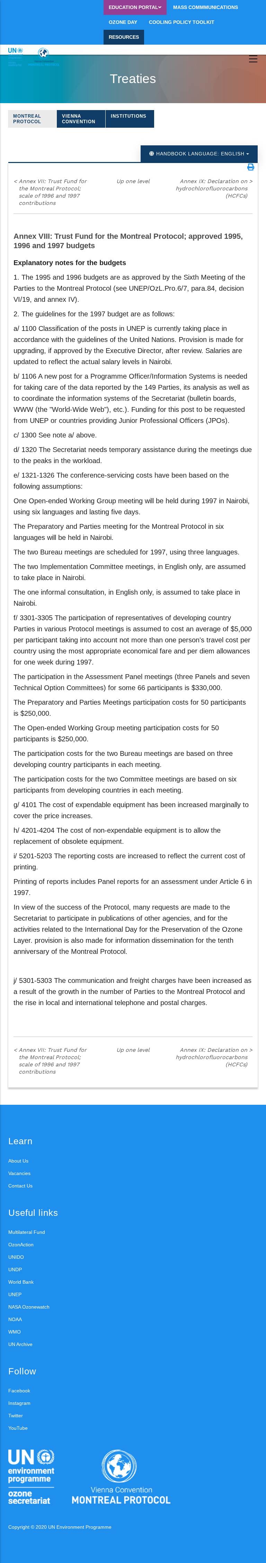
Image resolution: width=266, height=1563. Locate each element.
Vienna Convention (78, 119)
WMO (14, 1332)
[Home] (39, 57)
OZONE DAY (123, 22)
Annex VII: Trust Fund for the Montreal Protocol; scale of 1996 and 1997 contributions (50, 192)
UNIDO (16, 1257)
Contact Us (20, 1186)
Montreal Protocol (27, 119)
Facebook (19, 1390)
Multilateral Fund (26, 1232)
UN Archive (20, 1344)
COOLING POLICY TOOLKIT (181, 22)
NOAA (15, 1319)
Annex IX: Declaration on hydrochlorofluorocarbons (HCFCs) (214, 188)
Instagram (19, 1403)
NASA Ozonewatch (29, 1307)
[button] (251, 167)
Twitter (15, 1415)
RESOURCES (124, 37)
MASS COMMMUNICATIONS (205, 7)
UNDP (15, 1269)
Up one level (133, 181)
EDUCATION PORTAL (133, 7)
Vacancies (19, 1173)
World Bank (21, 1282)
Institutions (129, 116)
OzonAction (21, 1244)
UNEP (14, 1294)
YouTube (18, 1428)
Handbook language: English (200, 153)
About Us (18, 1161)
